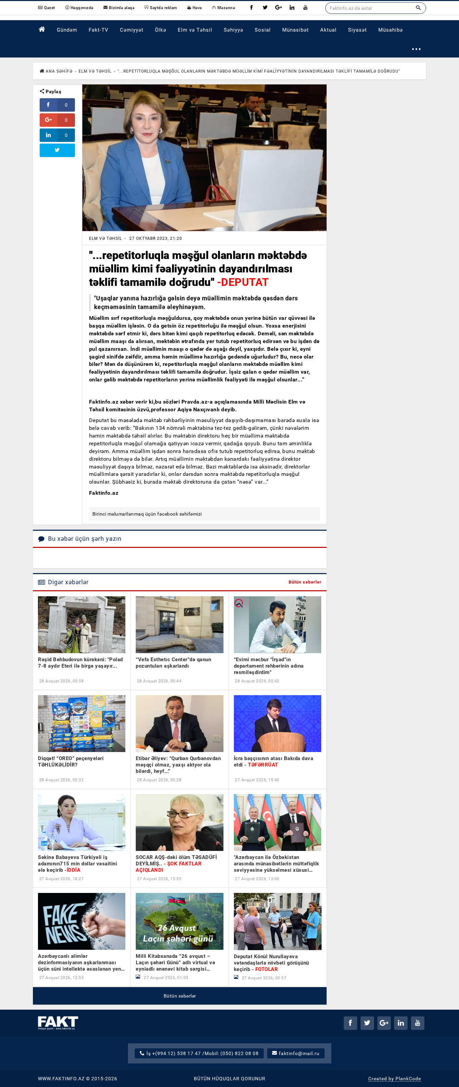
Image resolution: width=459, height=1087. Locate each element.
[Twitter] (265, 8)
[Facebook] (251, 8)
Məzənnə (225, 7)
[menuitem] (42, 29)
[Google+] (278, 8)
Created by (394, 1078)
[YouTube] (305, 8)
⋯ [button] (416, 48)
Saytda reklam (163, 7)
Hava (196, 7)
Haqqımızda (81, 7)
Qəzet (49, 7)
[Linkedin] (292, 8)
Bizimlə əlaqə (121, 7)
